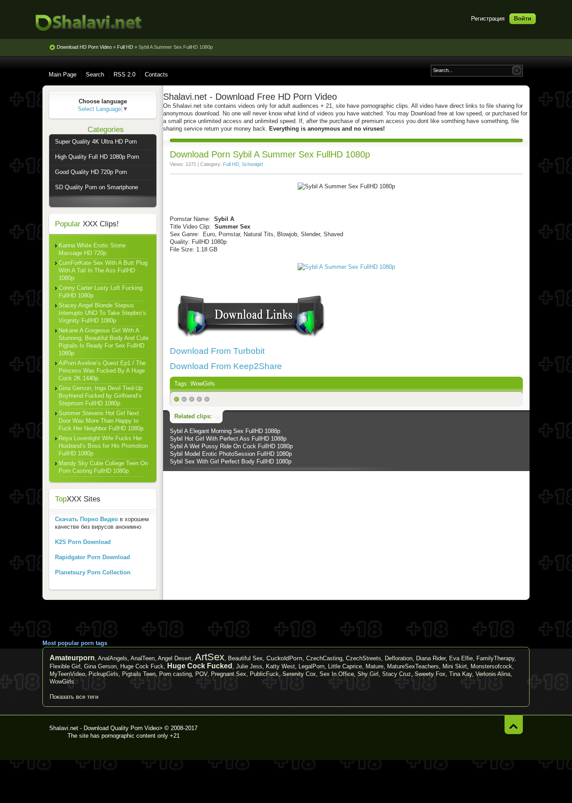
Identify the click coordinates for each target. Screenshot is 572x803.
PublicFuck (264, 674)
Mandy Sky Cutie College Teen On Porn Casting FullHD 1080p (103, 467)
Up (514, 724)
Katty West (280, 666)
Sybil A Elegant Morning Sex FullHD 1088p (225, 431)
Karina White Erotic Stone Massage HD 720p (92, 249)
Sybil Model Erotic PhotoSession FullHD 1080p (231, 453)
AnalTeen (142, 658)
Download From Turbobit (217, 351)
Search (95, 74)
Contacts (156, 74)
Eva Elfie (461, 658)
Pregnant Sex (228, 674)
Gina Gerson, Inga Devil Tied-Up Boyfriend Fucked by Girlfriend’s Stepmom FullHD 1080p (101, 396)
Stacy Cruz (396, 674)
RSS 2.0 (124, 74)
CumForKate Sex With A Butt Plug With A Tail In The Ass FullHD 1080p (103, 270)
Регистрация (488, 18)
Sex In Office (337, 674)
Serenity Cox (299, 674)
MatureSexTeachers (413, 666)
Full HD (231, 164)
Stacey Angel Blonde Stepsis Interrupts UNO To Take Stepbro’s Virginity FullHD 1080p (102, 313)
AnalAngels (112, 658)
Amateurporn (72, 658)
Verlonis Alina (492, 674)
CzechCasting (324, 658)
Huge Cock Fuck (142, 666)
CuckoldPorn (284, 658)
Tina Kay (460, 674)
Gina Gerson (100, 666)
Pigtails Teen (139, 674)
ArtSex (209, 657)
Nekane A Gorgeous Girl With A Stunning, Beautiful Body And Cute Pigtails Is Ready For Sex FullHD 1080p (103, 342)
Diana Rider (431, 658)
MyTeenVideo (67, 674)
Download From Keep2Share (226, 366)
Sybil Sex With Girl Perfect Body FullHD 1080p (230, 461)
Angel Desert (174, 658)
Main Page (62, 74)
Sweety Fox (430, 674)
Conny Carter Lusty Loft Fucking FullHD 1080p (101, 292)
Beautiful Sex (245, 658)
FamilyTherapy (495, 658)
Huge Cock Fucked (199, 666)
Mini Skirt (454, 666)
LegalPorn (311, 666)
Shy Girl (368, 674)
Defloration (398, 658)
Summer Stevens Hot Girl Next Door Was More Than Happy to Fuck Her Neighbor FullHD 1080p (101, 421)
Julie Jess (249, 666)
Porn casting (175, 674)
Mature (374, 666)
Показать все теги (74, 696)
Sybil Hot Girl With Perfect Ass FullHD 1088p (228, 438)
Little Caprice (345, 666)
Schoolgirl (252, 164)
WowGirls (202, 383)
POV (201, 674)
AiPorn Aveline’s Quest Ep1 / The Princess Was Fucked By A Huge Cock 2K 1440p (102, 371)
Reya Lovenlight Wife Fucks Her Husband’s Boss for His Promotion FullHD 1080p (103, 446)
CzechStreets (363, 658)
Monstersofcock (491, 666)
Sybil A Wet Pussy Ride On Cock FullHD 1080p (231, 446)
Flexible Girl (65, 666)
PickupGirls (103, 674)
